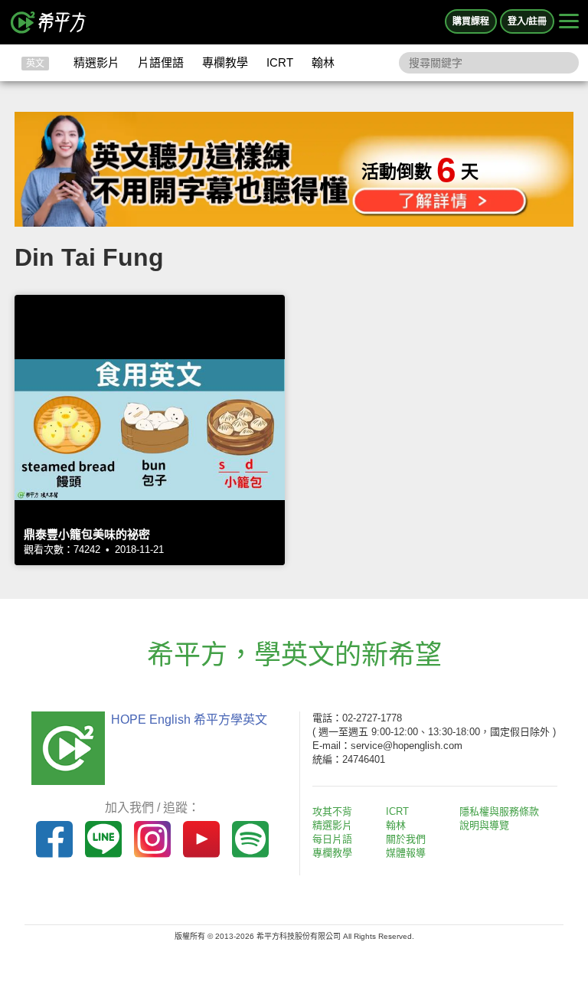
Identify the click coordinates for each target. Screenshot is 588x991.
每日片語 (332, 839)
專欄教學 (225, 62)
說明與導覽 (484, 825)
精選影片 (96, 62)
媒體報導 (406, 853)
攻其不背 (332, 811)
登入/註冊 (527, 21)
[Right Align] (569, 22)
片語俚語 (161, 62)
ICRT (279, 62)
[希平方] (49, 22)
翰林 (323, 62)
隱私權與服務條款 (499, 811)
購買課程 (470, 21)
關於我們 (406, 839)
